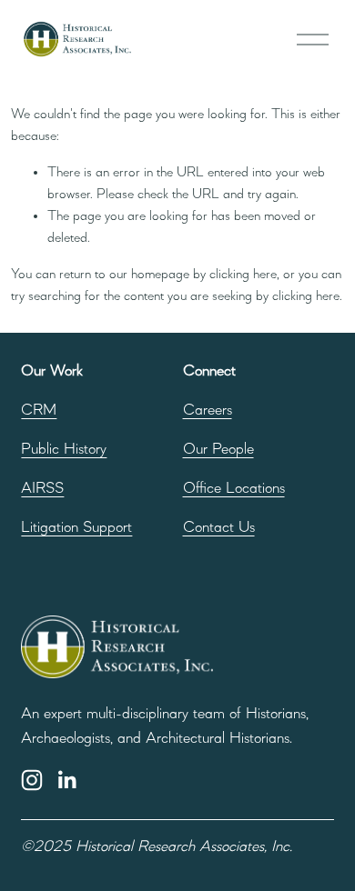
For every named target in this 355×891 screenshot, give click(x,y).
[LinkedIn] (66, 780)
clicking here (243, 274)
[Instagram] (32, 780)
